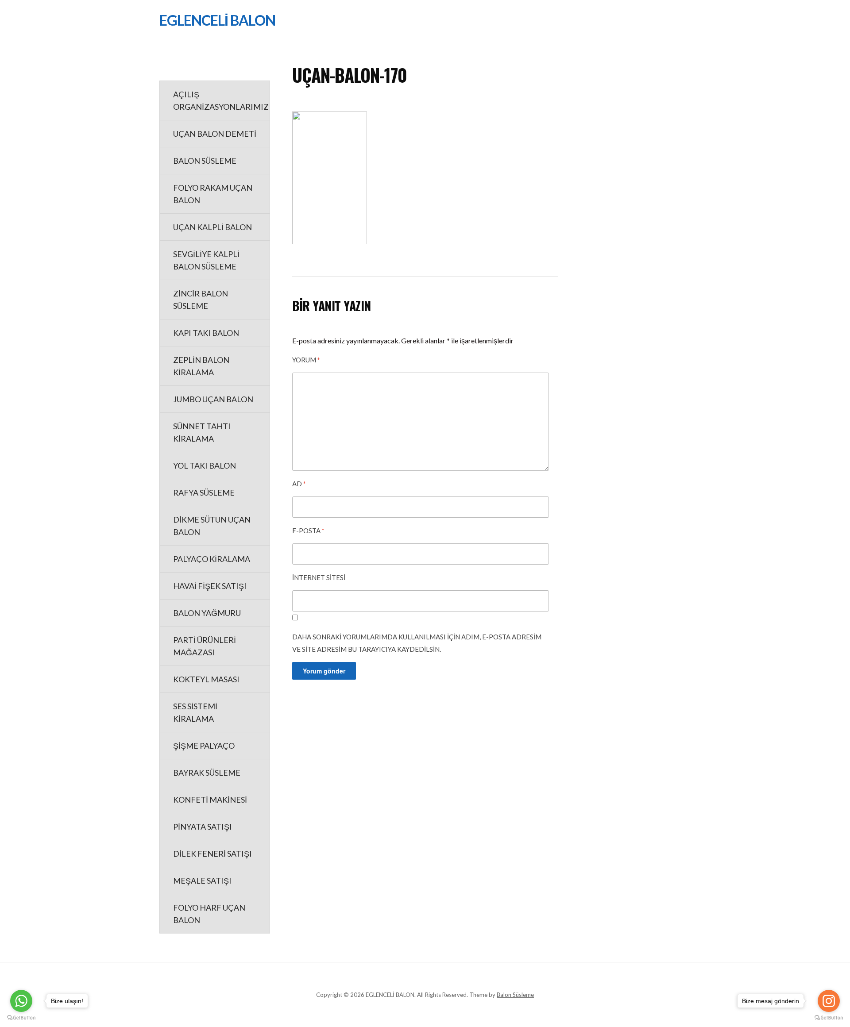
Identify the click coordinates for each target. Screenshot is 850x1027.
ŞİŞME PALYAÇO (204, 745)
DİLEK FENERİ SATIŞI (212, 853)
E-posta (308, 531)
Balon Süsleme (515, 994)
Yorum (306, 360)
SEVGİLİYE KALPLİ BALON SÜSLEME (206, 260)
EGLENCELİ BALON (217, 20)
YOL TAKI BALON (204, 465)
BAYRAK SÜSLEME (206, 772)
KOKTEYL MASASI (206, 679)
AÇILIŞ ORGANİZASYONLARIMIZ (221, 100)
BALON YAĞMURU (207, 613)
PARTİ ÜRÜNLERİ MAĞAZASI (204, 646)
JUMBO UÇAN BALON (213, 399)
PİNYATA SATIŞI (202, 826)
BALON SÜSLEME (204, 160)
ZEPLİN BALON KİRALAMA (201, 366)
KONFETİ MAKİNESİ (210, 799)
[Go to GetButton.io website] (21, 1018)
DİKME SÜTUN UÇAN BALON (212, 526)
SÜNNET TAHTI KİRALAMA (202, 432)
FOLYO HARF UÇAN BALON (209, 914)
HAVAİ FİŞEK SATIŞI (210, 586)
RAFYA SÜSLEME (204, 492)
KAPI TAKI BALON (206, 333)
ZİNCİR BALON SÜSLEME (200, 299)
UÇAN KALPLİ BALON (212, 227)
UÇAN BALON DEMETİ (214, 133)
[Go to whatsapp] (21, 1001)
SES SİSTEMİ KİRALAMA (195, 712)
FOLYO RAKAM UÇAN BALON (212, 194)
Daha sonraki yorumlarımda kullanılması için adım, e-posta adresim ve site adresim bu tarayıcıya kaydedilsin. (416, 643)
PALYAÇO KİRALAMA (211, 559)
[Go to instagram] (829, 1001)
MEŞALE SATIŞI (202, 880)
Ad (299, 484)
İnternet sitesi (318, 577)
